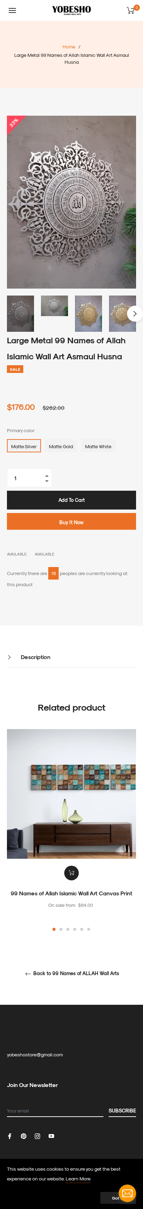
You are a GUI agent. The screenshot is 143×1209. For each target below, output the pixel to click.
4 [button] (74, 929)
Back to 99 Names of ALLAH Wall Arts (75, 973)
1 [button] (54, 929)
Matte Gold (61, 446)
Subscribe (122, 1111)
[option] (71, 830)
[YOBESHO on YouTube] (51, 1135)
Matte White (98, 446)
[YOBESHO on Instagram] (37, 1135)
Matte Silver (24, 446)
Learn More (78, 1178)
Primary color (21, 430)
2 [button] (60, 929)
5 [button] (81, 929)
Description (34, 656)
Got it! (118, 1197)
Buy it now (71, 522)
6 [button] (88, 929)
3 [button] (67, 929)
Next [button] (135, 314)
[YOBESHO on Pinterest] (23, 1135)
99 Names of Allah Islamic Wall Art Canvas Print (71, 893)
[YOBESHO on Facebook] (9, 1135)
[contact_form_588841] (127, 1193)
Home (68, 46)
